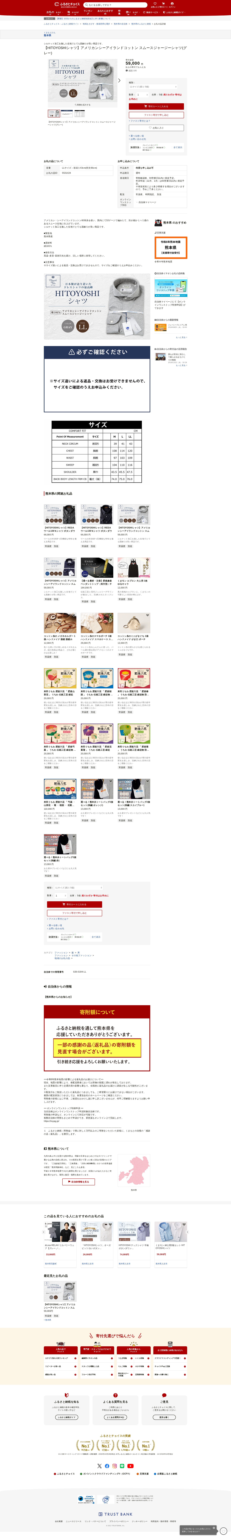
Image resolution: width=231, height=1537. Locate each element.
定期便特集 (139, 1374)
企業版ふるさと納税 (167, 1474)
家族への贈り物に (162, 1374)
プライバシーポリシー (119, 1521)
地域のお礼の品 (63, 958)
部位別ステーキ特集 (123, 1374)
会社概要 (59, 1521)
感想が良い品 (50, 1374)
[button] (73, 507)
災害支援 (144, 1474)
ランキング (88, 12)
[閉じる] (214, 1528)
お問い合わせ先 (138, 139)
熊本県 (48, 1320)
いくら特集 (139, 1358)
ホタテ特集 (139, 1366)
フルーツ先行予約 (89, 1374)
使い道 (132, 13)
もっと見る (181, 337)
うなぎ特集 (122, 1358)
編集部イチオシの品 (89, 1358)
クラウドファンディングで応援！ (168, 1358)
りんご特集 (122, 1366)
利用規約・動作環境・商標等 (163, 1521)
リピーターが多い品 (53, 1366)
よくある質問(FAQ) (115, 1417)
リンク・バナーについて (95, 1521)
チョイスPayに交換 (162, 1366)
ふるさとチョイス (66, 1474)
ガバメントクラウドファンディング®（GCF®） (107, 1474)
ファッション (61, 953)
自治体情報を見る (80, 1182)
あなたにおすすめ (105, 12)
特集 (119, 12)
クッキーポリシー (139, 1521)
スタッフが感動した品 (90, 1366)
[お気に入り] (223, 1531)
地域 (73, 13)
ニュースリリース (73, 1521)
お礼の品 (54, 13)
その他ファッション (82, 955)
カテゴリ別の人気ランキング (56, 1358)
